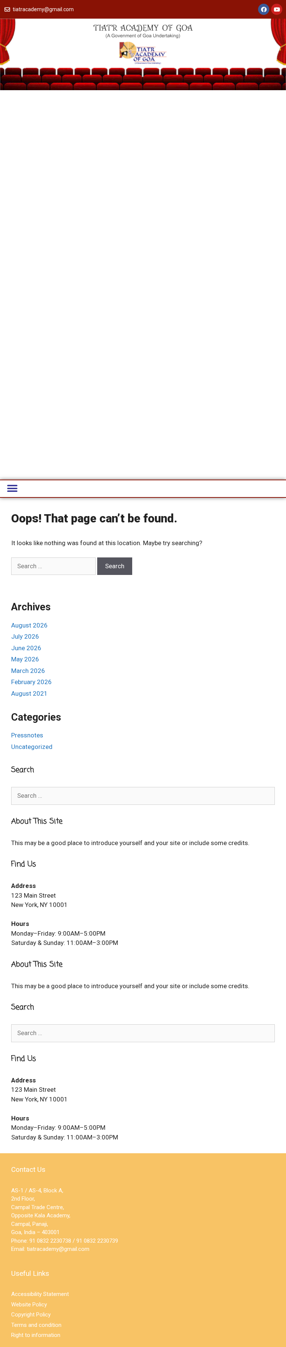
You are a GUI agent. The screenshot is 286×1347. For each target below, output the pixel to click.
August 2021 (29, 693)
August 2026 (29, 625)
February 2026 (31, 682)
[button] (12, 488)
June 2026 (26, 648)
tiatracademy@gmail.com (58, 1249)
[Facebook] (263, 9)
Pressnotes (27, 735)
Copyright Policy (31, 1314)
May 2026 (25, 659)
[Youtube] (276, 9)
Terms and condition (36, 1325)
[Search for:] (54, 566)
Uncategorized (32, 746)
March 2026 (28, 670)
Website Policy (29, 1304)
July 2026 (25, 636)
